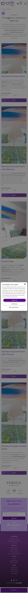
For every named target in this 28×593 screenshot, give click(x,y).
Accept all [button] (14, 300)
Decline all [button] (14, 304)
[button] (14, 307)
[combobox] (24, 284)
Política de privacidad (12, 297)
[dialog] (14, 296)
